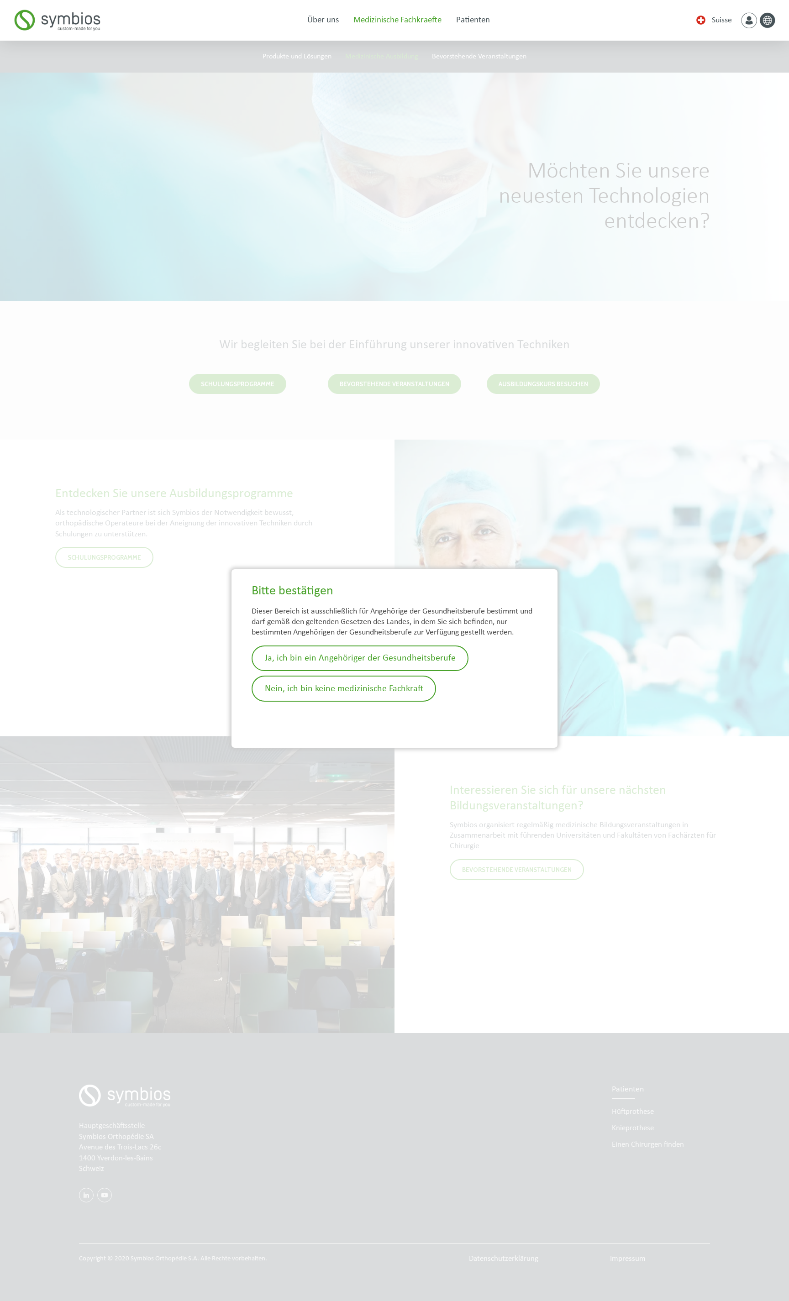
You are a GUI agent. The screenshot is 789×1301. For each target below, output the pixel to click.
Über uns (323, 20)
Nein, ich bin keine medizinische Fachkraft (344, 688)
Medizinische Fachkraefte (397, 20)
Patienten (473, 20)
